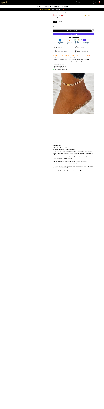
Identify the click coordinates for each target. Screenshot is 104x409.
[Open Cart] (101, 3)
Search (12, 378)
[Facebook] (54, 377)
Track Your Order (14, 368)
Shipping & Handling (15, 375)
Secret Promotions (36, 370)
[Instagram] (67, 377)
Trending (38, 6)
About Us (34, 372)
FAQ (33, 373)
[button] (87, 15)
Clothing (64, 6)
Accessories (55, 6)
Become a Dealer (35, 375)
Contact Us (13, 379)
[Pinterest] (61, 377)
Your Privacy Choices (15, 381)
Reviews (12, 376)
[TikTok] (54, 379)
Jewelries (46, 6)
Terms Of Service (14, 370)
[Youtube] (64, 377)
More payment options (74, 37)
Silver (60, 21)
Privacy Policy (14, 372)
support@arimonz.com (86, 156)
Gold (55, 21)
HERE (81, 170)
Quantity (55, 26)
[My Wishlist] (98, 3)
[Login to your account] (96, 3)
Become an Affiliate (36, 376)
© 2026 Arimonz (13, 403)
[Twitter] (57, 377)
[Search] (92, 2)
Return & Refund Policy (16, 373)
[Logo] (4, 2)
